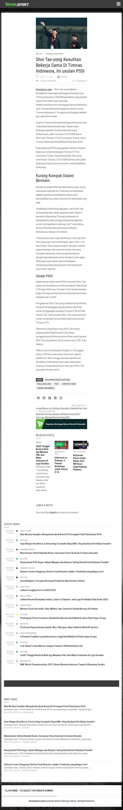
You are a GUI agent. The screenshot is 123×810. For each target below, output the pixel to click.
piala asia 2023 (44, 384)
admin (64, 77)
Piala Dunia (25, 531)
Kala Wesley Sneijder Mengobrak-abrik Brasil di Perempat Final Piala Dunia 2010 (61, 534)
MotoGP (24, 624)
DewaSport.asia (44, 89)
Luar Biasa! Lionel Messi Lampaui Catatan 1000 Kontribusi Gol (51, 645)
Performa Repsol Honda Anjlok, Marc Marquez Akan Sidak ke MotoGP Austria (59, 627)
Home (39, 53)
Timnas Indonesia (54, 53)
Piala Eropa (25, 605)
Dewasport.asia (37, 801)
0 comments (81, 81)
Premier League (27, 549)
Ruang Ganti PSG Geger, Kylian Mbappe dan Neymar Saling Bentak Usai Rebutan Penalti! (64, 562)
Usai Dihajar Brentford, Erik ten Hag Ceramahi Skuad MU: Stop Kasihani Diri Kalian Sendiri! (65, 543)
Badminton (81, 444)
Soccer (23, 540)
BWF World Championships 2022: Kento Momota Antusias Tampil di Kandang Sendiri (62, 664)
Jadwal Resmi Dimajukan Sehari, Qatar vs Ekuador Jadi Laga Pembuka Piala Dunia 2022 (64, 599)
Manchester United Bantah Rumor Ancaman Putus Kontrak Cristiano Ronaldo (59, 553)
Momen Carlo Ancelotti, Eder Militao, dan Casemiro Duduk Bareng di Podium (59, 608)
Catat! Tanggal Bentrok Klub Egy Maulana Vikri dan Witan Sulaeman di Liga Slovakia (43, 455)
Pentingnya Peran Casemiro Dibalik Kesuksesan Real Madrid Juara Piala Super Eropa (63, 618)
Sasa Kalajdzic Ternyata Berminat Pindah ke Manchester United (52, 580)
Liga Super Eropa (28, 633)
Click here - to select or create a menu (29, 790)
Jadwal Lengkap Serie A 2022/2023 (38, 590)
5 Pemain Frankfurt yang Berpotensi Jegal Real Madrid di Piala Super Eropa (58, 636)
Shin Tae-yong (69, 384)
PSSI (56, 384)
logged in (53, 512)
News (38, 442)
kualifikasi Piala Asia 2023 (57, 380)
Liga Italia (25, 587)
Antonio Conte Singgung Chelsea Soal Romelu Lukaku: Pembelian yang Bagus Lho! (62, 571)
